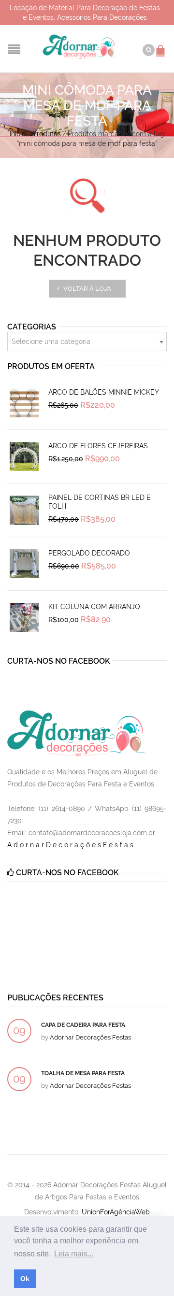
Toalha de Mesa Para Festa (83, 1073)
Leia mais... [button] (73, 1254)
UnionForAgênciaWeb (116, 1212)
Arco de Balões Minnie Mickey (103, 392)
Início (18, 134)
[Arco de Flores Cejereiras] (24, 456)
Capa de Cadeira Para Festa (83, 1025)
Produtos (46, 134)
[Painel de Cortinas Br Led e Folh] (24, 510)
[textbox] (87, 342)
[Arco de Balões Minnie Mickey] (24, 403)
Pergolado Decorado (89, 553)
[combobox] (87, 341)
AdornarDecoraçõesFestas (71, 845)
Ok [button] (24, 1278)
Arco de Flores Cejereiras (98, 446)
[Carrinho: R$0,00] (162, 46)
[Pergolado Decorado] (24, 564)
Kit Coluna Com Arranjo (94, 607)
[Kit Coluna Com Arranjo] (24, 617)
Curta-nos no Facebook (58, 661)
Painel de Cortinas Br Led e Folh (99, 502)
